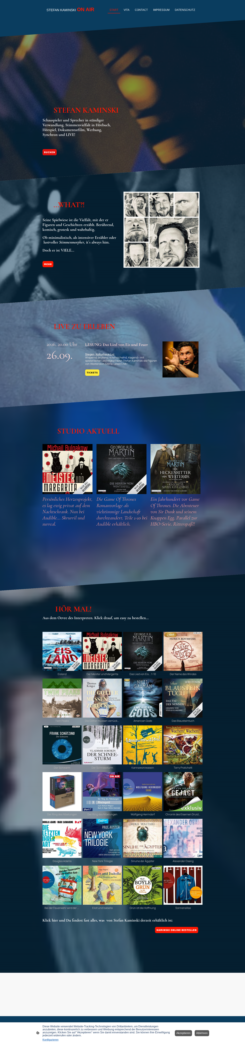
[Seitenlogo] (70, 15)
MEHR (48, 264)
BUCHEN (49, 152)
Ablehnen (202, 1033)
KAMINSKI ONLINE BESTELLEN (176, 930)
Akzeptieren (183, 1033)
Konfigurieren (50, 1039)
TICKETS (92, 372)
